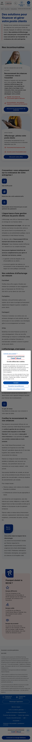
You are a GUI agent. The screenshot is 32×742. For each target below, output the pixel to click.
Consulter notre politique (16, 389)
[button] (16, 382)
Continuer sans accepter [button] (9, 353)
